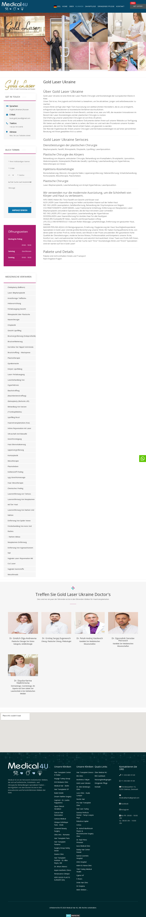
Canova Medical (60, 819)
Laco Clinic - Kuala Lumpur (83, 794)
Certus (78, 825)
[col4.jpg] (89, 56)
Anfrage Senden (19, 210)
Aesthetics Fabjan (83, 779)
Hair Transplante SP (61, 789)
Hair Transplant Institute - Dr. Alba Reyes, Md (61, 860)
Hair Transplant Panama (59, 843)
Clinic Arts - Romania (61, 835)
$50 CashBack (100, 776)
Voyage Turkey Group (62, 778)
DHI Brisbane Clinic (61, 782)
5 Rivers (79, 879)
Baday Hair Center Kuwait (83, 850)
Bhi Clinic (79, 776)
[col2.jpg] (89, 27)
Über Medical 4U (101, 772)
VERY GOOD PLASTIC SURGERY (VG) (62, 878)
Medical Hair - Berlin (61, 786)
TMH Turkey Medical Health (84, 870)
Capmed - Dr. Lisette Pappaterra (61, 801)
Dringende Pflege (106, 6)
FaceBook (124, 804)
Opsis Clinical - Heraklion (59, 807)
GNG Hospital (81, 862)
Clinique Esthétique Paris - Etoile (61, 823)
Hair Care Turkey (82, 809)
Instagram (125, 809)
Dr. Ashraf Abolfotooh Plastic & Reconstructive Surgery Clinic (84, 832)
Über (71, 6)
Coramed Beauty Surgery (60, 829)
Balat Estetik (58, 793)
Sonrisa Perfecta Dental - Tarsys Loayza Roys (85, 815)
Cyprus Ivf (80, 875)
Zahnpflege (90, 6)
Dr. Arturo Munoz (60, 866)
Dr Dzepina (80, 886)
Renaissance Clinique (62, 874)
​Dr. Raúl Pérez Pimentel (81, 841)
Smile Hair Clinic (82, 882)
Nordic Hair (80, 799)
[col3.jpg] (127, 27)
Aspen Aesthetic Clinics (62, 870)
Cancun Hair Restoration (58, 813)
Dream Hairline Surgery (62, 796)
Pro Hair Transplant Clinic (83, 804)
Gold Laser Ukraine (83, 783)
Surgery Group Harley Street (62, 849)
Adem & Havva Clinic (84, 865)
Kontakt (120, 6)
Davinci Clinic (59, 854)
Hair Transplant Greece (84, 772)
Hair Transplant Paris (62, 838)
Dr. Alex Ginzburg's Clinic (83, 788)
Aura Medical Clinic (83, 846)
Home (64, 6)
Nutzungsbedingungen (103, 779)
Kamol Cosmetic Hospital (82, 857)
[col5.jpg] (127, 56)
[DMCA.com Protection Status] (73, 915)
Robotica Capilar (82, 821)
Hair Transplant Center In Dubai (62, 773)
